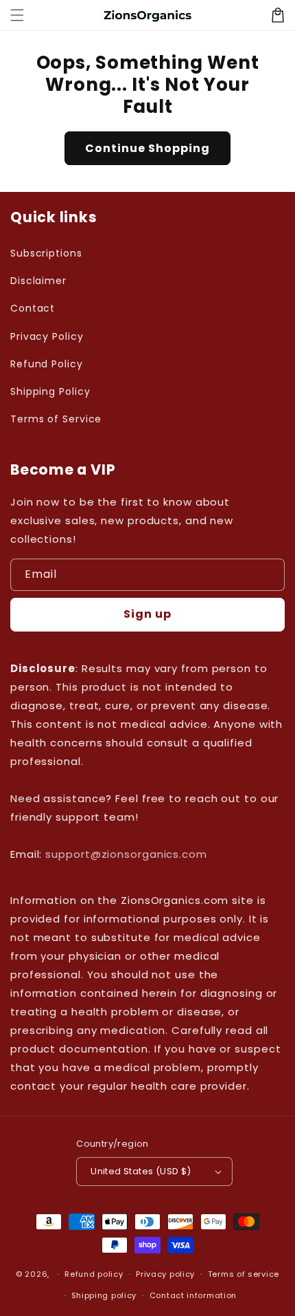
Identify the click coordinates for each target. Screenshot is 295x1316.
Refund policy (93, 1274)
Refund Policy (46, 364)
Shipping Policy (50, 391)
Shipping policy (104, 1295)
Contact (32, 308)
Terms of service (243, 1274)
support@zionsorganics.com (126, 854)
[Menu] (17, 15)
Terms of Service (56, 419)
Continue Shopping (147, 148)
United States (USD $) (141, 1171)
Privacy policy (165, 1274)
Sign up (147, 614)
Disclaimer (38, 281)
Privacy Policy (47, 336)
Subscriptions (46, 253)
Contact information (193, 1295)
